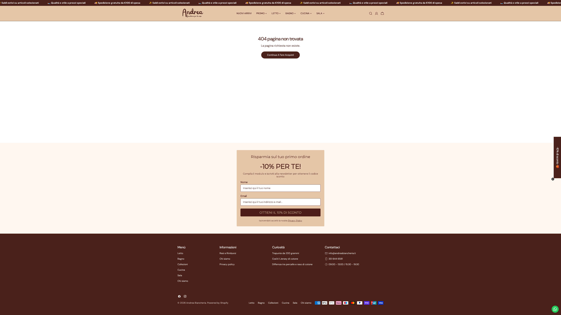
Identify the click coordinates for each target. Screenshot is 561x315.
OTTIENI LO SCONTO (280, 181)
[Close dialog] (309, 118)
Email (254, 164)
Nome (255, 150)
